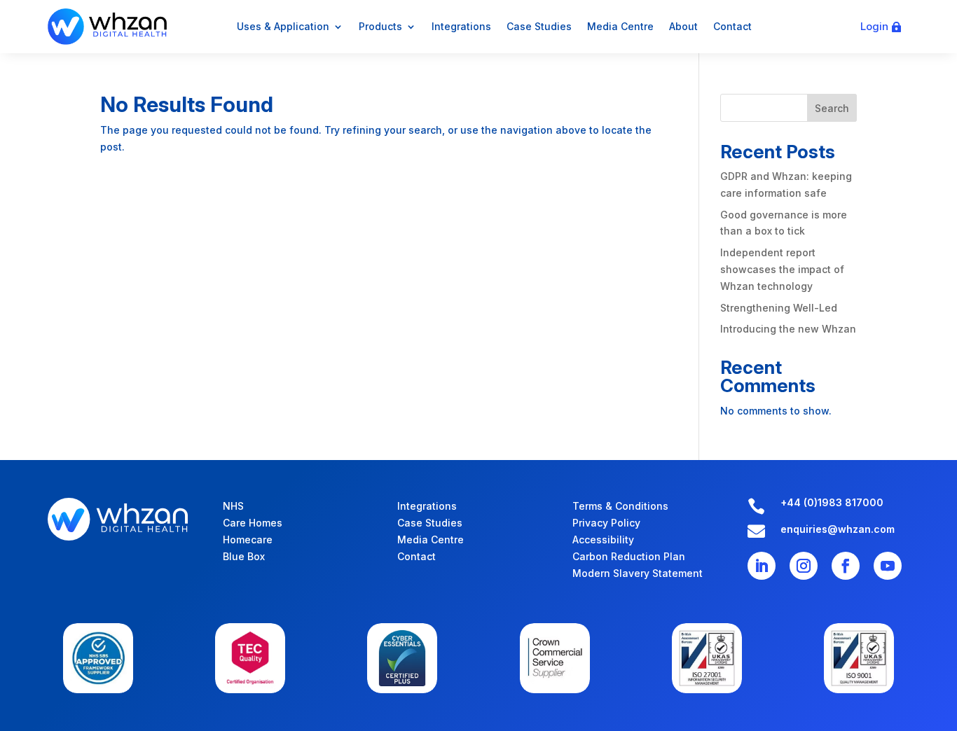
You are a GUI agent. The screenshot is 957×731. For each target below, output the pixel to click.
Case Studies (539, 26)
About (683, 26)
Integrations (461, 26)
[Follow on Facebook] (846, 566)
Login (874, 26)
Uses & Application (283, 26)
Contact (732, 26)
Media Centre (620, 26)
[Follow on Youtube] (888, 566)
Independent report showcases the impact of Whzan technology (782, 269)
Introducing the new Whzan (788, 329)
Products (380, 26)
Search (832, 108)
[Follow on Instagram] (804, 566)
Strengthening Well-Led (778, 308)
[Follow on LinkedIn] (762, 566)
